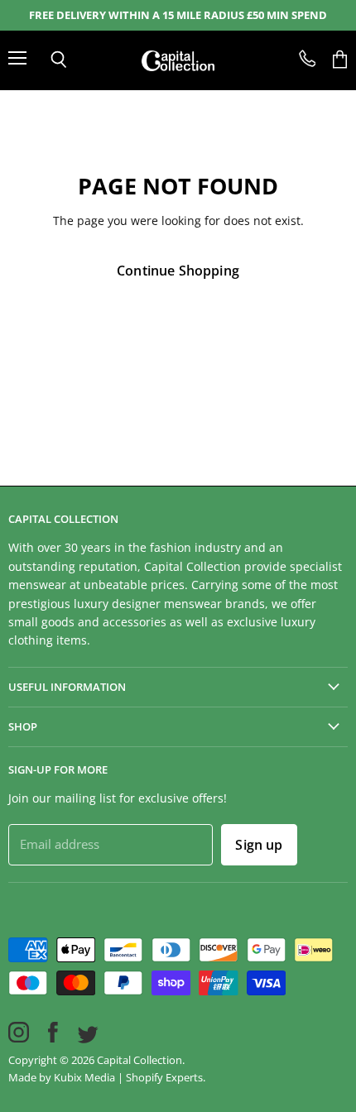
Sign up (258, 845)
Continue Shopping (178, 270)
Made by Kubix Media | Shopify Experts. (106, 1077)
